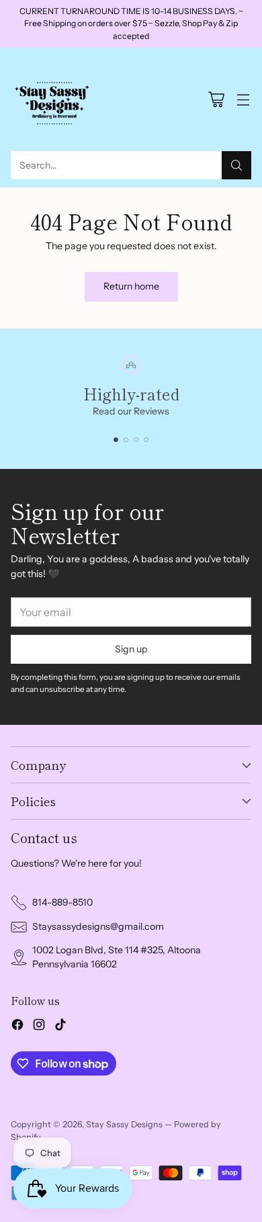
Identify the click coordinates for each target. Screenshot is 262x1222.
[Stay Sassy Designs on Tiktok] (60, 1026)
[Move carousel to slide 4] (146, 439)
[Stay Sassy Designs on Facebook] (17, 1026)
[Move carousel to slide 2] (126, 439)
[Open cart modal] (216, 100)
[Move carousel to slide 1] (116, 439)
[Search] (236, 165)
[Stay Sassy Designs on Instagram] (39, 1026)
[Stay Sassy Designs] (54, 99)
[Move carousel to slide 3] (136, 439)
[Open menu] (243, 100)
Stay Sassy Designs (124, 1124)
